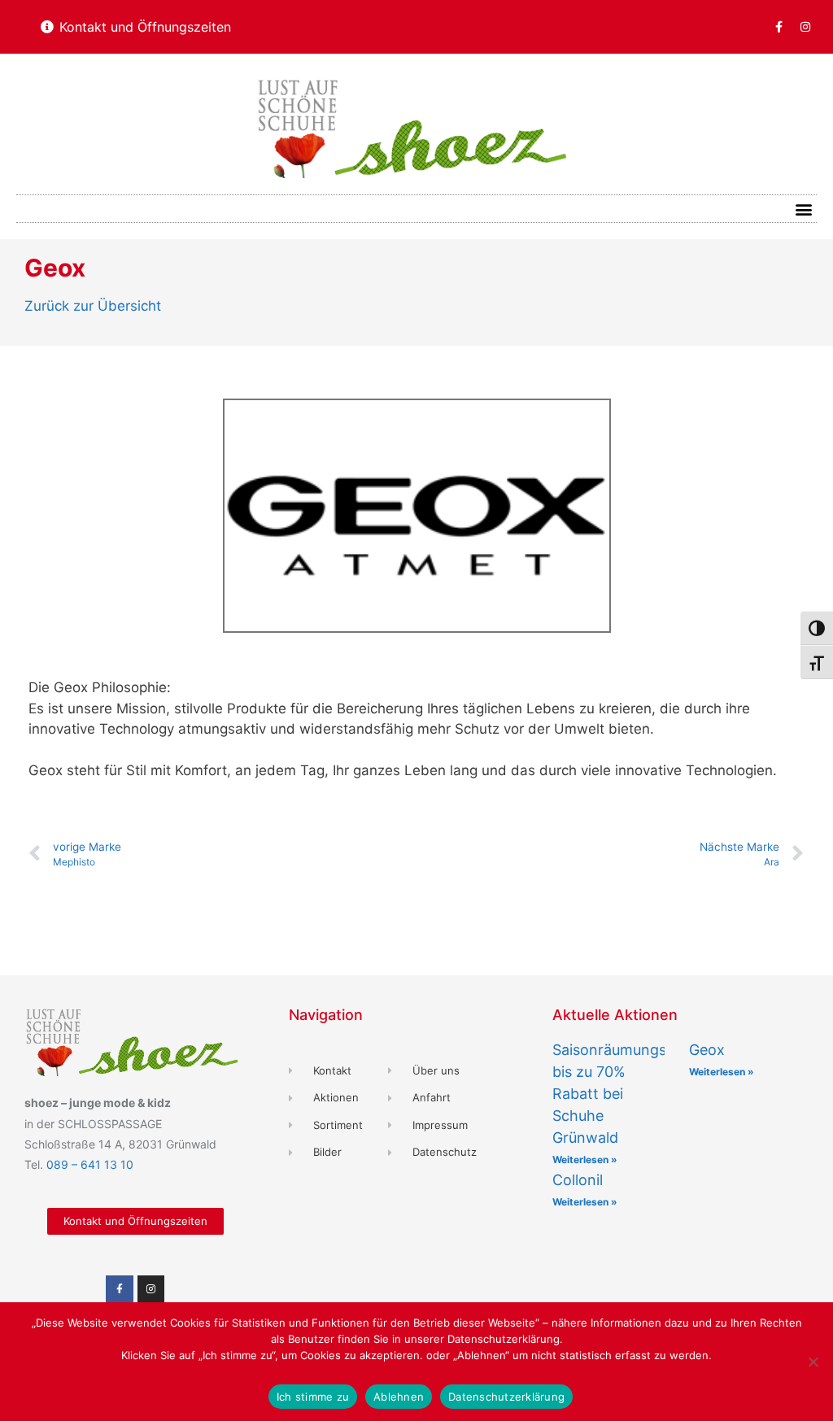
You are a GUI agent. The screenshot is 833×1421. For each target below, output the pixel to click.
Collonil (577, 1179)
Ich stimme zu (313, 1396)
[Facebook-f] (778, 26)
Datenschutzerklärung (506, 1396)
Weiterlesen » (584, 1159)
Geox (707, 1049)
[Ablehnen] (813, 1361)
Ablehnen (398, 1396)
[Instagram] (805, 26)
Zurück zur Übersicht (92, 306)
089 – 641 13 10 (89, 1164)
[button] (803, 208)
